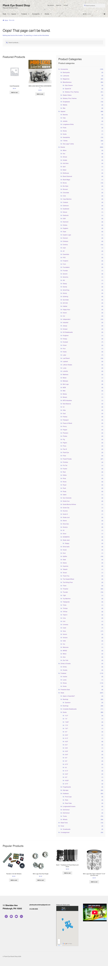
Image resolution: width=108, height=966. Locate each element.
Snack (65, 550)
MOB (64, 387)
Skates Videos (67, 95)
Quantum (67, 702)
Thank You (66, 576)
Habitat (65, 306)
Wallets (65, 105)
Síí (63, 530)
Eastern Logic (67, 235)
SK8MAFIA (66, 537)
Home (6, 20)
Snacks (65, 670)
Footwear (24, 14)
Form (64, 264)
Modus (65, 394)
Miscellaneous (67, 82)
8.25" (66, 741)
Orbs (64, 410)
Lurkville (65, 371)
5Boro (64, 150)
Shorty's (65, 527)
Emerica (65, 245)
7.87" (66, 728)
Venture (65, 637)
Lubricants (66, 76)
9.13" (66, 771)
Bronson (65, 189)
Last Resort (66, 358)
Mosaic (65, 397)
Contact (66, 5)
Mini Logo (66, 384)
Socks (64, 134)
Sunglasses (66, 102)
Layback (65, 361)
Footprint (65, 261)
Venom (65, 634)
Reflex (65, 475)
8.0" (66, 732)
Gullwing (65, 296)
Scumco (65, 511)
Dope (64, 231)
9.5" (66, 777)
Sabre (64, 495)
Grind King (66, 290)
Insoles (65, 676)
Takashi (65, 569)
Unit (64, 621)
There (64, 586)
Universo (65, 624)
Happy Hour (66, 309)
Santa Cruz (66, 501)
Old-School (66, 813)
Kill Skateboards (68, 332)
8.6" (66, 761)
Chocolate (66, 193)
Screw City (66, 508)
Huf (64, 316)
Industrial (65, 322)
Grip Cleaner (69, 85)
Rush (64, 488)
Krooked (65, 342)
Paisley (65, 417)
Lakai (64, 355)
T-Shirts (65, 141)
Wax (64, 108)
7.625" (67, 722)
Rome (64, 482)
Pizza (64, 446)
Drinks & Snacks (66, 663)
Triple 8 (65, 615)
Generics (65, 277)
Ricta (64, 478)
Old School (66, 810)
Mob (64, 391)
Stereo (65, 563)
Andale (65, 160)
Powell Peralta (67, 459)
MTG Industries (67, 400)
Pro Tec (65, 465)
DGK (64, 218)
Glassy (65, 283)
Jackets (65, 121)
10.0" (66, 715)
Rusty (64, 491)
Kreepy (65, 339)
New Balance (67, 404)
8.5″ (66, 758)
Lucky (64, 368)
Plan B (65, 449)
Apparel (13, 14)
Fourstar (65, 270)
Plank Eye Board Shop (16, 5)
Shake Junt (66, 517)
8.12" (66, 738)
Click (64, 196)
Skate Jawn (66, 540)
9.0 (66, 767)
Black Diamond (67, 176)
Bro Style (65, 186)
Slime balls (66, 547)
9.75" (66, 784)
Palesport (66, 420)
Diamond (65, 222)
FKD (64, 257)
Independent (66, 319)
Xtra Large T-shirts (68, 144)
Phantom (65, 433)
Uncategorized (65, 832)
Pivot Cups (68, 797)
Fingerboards (67, 787)
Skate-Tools (64, 823)
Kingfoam (66, 335)
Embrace (65, 241)
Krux (64, 348)
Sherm (65, 521)
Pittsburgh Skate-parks (63, 905)
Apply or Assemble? (69, 696)
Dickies (65, 225)
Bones (65, 183)
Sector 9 (65, 514)
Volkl (64, 641)
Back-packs (66, 72)
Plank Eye (66, 452)
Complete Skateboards (70, 709)
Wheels (65, 819)
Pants (64, 128)
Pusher (65, 469)
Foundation (66, 267)
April (64, 167)
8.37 (66, 745)
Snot (64, 553)
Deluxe (65, 212)
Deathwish (66, 209)
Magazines (66, 79)
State (64, 560)
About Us (58, 5)
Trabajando (66, 602)
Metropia (65, 381)
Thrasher (65, 589)
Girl (64, 280)
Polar (64, 456)
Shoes (65, 683)
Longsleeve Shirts (68, 124)
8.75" (66, 764)
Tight (64, 595)
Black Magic (66, 180)
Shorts (65, 131)
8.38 (66, 748)
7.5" (66, 719)
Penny (65, 426)
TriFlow (65, 612)
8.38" (66, 751)
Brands (47, 14)
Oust (64, 413)
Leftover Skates (67, 365)
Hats (64, 118)
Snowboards (66, 829)
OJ (63, 407)
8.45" (66, 754)
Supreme (65, 566)
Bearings (65, 699)
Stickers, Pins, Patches (72, 92)
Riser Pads (68, 803)
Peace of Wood (67, 423)
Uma (64, 618)
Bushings (65, 706)
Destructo (66, 215)
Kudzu (65, 352)
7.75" (66, 725)
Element (65, 238)
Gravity (65, 287)
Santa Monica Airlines (69, 504)
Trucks (65, 816)
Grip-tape (65, 790)
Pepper (65, 430)
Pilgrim (65, 443)
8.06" (66, 735)
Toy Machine (66, 598)
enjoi (64, 248)
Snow (62, 826)
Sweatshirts (66, 137)
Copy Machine (67, 199)
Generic (65, 274)
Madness (65, 374)
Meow (64, 378)
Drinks (65, 667)
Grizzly (65, 293)
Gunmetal (66, 300)
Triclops (65, 608)
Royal (64, 485)
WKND (65, 651)
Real (64, 472)
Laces (64, 680)
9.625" (67, 780)
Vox (64, 644)
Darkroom (66, 206)
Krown (65, 345)
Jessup (65, 326)
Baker (64, 170)
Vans (64, 631)
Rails (66, 800)
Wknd (64, 654)
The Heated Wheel (68, 579)
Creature (65, 202)
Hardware (66, 793)
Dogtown (65, 228)
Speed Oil (68, 89)
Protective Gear (65, 689)
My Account (51, 5)
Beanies (65, 115)
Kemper (65, 329)
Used (64, 628)
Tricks (64, 605)
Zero (64, 657)
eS (63, 251)
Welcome (65, 647)
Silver (64, 534)
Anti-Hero (66, 163)
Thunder (65, 592)
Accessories (36, 14)
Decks (65, 712)
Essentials (66, 254)
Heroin (65, 313)
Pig (64, 439)
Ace (64, 154)
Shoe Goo (66, 524)
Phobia (65, 436)
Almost (65, 157)
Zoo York (65, 660)
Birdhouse (66, 173)
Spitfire (65, 556)
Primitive (65, 462)
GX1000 (65, 303)
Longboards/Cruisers (69, 806)
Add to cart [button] (14, 92)
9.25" (66, 774)
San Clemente (67, 498)
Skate (4, 14)
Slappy (67, 543)
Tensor (65, 573)
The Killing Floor (68, 582)
